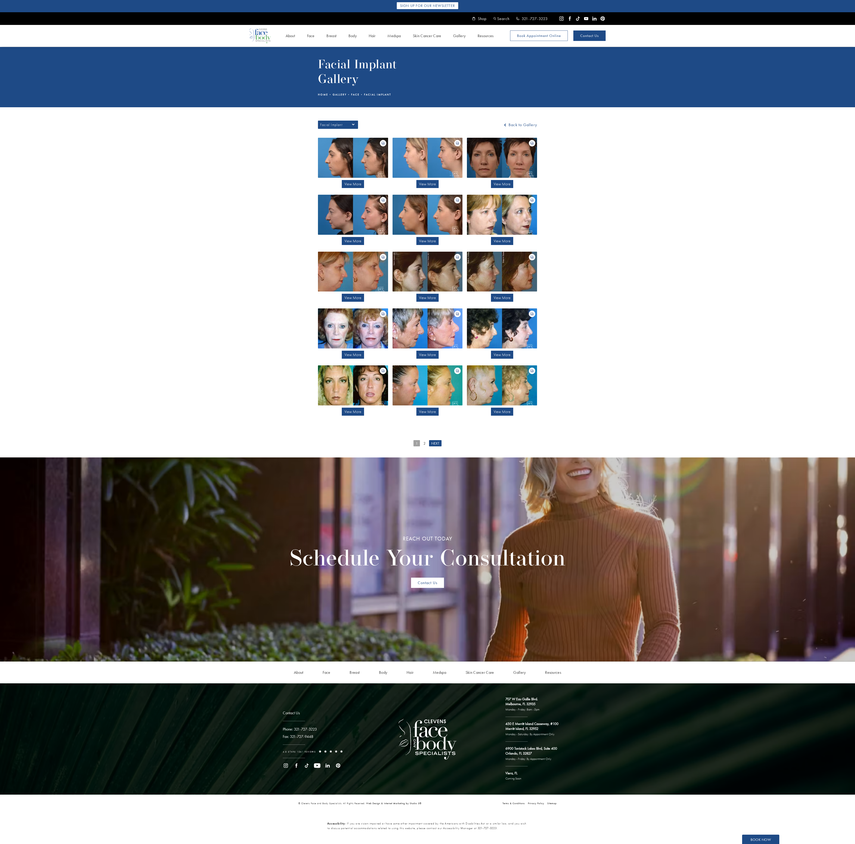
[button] (501, 18)
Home (323, 94)
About (290, 35)
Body (352, 35)
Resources (486, 35)
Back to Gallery (522, 125)
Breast (331, 35)
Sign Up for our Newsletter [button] (427, 5)
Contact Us (589, 35)
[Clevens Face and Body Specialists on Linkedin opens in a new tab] (594, 19)
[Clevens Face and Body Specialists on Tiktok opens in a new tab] (578, 19)
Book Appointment (539, 35)
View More (352, 183)
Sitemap (552, 803)
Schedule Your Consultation (427, 553)
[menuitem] (561, 19)
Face (311, 35)
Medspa (394, 35)
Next (435, 443)
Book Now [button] (761, 839)
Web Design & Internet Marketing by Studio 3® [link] (393, 803)
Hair (372, 35)
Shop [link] (482, 19)
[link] (532, 19)
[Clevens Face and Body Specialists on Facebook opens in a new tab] (570, 19)
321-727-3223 (487, 828)
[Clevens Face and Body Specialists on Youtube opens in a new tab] (586, 19)
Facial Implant (377, 94)
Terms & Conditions (514, 803)
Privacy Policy (536, 803)
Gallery (459, 35)
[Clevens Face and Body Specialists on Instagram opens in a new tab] (561, 19)
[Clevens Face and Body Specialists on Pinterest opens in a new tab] (603, 19)
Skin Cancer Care (427, 35)
